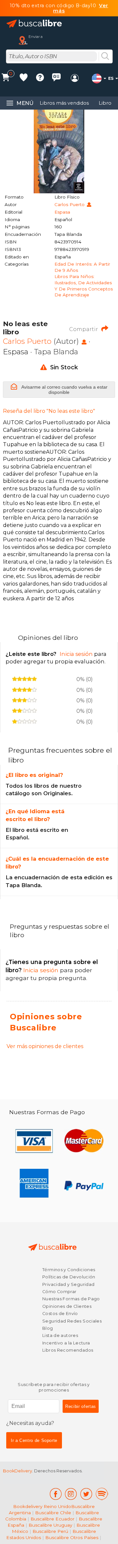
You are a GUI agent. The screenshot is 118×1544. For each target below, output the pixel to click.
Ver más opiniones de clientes (45, 1046)
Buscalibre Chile (53, 1512)
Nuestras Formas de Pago (71, 1298)
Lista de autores (60, 1335)
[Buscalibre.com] (34, 23)
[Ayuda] (40, 78)
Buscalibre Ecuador (52, 1518)
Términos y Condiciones (68, 1269)
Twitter (86, 1494)
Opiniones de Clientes (66, 1306)
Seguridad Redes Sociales (72, 1321)
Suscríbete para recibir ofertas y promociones (54, 1387)
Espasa (62, 212)
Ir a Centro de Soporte (34, 1440)
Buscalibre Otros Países (71, 1537)
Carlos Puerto (70, 204)
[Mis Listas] (24, 78)
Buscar (105, 56)
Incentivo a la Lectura (66, 1343)
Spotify (102, 1494)
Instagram (71, 1494)
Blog (47, 1328)
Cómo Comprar (59, 1291)
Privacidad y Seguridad (68, 1284)
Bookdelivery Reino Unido (42, 1506)
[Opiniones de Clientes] (56, 78)
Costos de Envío (60, 1313)
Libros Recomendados (67, 1350)
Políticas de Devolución (68, 1276)
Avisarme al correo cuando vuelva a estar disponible (64, 389)
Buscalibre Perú (50, 1531)
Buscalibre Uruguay (50, 1525)
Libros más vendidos (64, 103)
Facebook (55, 1494)
